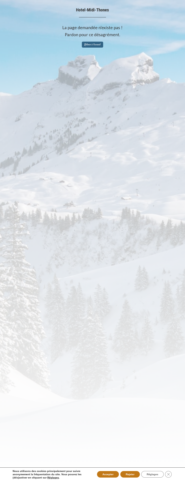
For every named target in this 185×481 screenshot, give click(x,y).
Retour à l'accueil (92, 45)
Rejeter (130, 474)
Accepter (107, 474)
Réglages (53, 477)
